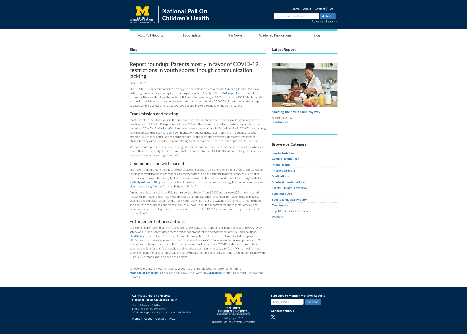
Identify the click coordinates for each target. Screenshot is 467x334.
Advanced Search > (324, 21)
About (307, 8)
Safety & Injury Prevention (290, 187)
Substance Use (282, 193)
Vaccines (278, 216)
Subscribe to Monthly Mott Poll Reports (298, 295)
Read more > (280, 122)
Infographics (192, 35)
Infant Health (281, 164)
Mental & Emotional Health (290, 182)
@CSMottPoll (213, 272)
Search (329, 16)
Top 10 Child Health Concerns (292, 211)
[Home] (170, 14)
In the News (233, 35)
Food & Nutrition (283, 153)
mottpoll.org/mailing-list (146, 272)
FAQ (332, 8)
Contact (320, 8)
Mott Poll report (226, 93)
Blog (316, 35)
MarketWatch (167, 128)
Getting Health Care (285, 158)
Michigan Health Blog (146, 182)
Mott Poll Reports (150, 35)
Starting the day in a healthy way (296, 112)
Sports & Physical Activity (289, 199)
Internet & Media (283, 170)
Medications (280, 176)
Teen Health (280, 205)
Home (296, 8)
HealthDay (137, 236)
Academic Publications (275, 35)
